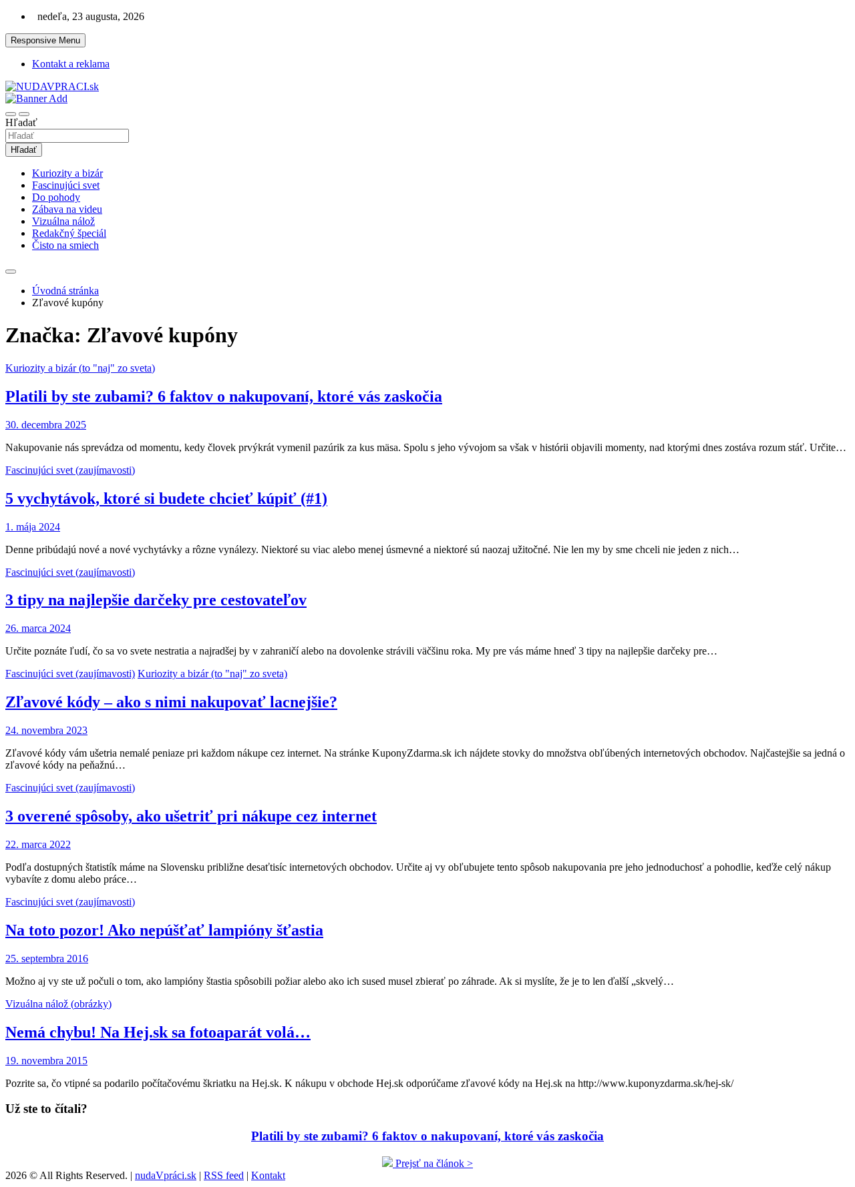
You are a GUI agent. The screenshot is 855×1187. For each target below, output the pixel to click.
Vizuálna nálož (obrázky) (58, 1004)
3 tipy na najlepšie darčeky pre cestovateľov (156, 600)
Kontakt (268, 1175)
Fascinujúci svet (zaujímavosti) (70, 470)
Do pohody (56, 197)
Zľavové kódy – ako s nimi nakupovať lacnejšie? (171, 702)
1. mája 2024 (32, 526)
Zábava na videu (67, 209)
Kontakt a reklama (71, 63)
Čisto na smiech (65, 245)
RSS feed (224, 1175)
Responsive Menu (45, 40)
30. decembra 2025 (45, 424)
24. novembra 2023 (46, 730)
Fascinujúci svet (66, 185)
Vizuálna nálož (63, 221)
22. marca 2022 (38, 844)
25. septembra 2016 (46, 958)
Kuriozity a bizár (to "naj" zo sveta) (80, 368)
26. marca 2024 (38, 628)
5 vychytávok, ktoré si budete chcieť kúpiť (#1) (166, 498)
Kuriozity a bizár (67, 173)
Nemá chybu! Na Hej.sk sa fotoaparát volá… (158, 1032)
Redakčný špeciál (69, 233)
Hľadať (21, 122)
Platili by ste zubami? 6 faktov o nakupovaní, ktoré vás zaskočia (223, 396)
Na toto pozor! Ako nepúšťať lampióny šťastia (164, 930)
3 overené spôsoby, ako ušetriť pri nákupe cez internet (191, 816)
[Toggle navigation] (10, 114)
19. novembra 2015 (46, 1060)
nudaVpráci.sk (165, 1175)
